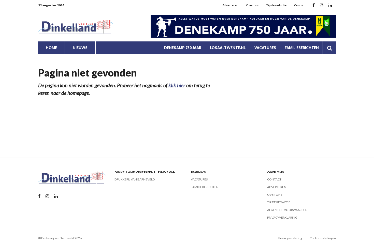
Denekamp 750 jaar (182, 47)
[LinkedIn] (330, 5)
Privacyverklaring (282, 217)
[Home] (76, 26)
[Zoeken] (329, 47)
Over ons (252, 5)
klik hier (176, 85)
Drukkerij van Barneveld (134, 179)
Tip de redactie (276, 5)
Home (51, 47)
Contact (299, 5)
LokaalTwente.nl (228, 47)
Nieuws (80, 47)
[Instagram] (321, 5)
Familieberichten (302, 47)
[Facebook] (313, 5)
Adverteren (230, 5)
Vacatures (265, 47)
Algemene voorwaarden (287, 210)
